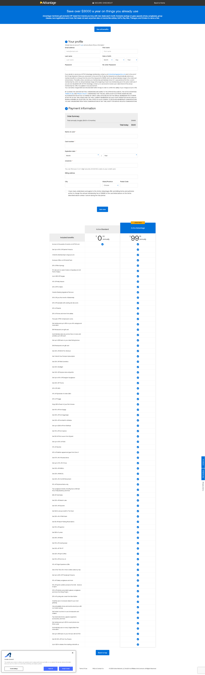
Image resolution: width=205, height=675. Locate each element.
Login (81, 45)
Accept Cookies (66, 668)
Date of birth (106, 56)
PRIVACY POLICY (82, 93)
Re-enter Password (109, 65)
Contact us (203, 462)
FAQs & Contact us (98, 668)
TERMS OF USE (69, 93)
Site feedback (203, 474)
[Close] (72, 652)
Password (68, 65)
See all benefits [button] (102, 29)
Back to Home (159, 3)
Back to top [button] (102, 653)
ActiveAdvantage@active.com (116, 74)
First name (106, 47)
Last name (68, 56)
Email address (70, 47)
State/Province (107, 181)
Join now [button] (102, 209)
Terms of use (83, 668)
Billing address (70, 173)
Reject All (50, 668)
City (66, 181)
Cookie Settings (203, 486)
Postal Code (124, 181)
